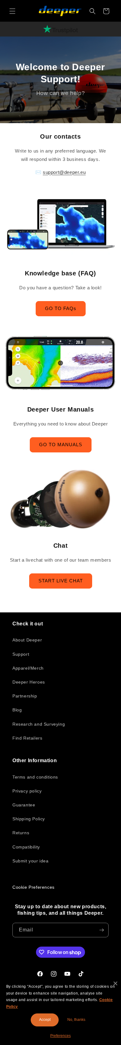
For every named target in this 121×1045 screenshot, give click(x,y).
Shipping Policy (28, 818)
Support (20, 654)
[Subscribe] (101, 930)
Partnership (24, 695)
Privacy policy (27, 790)
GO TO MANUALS (60, 444)
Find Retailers (27, 738)
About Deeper (27, 639)
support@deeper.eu (64, 172)
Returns (20, 832)
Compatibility (26, 846)
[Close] (115, 983)
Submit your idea (30, 860)
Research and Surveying (38, 724)
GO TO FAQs (60, 308)
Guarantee (23, 804)
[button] (12, 11)
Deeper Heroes (28, 682)
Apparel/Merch (28, 668)
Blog (17, 709)
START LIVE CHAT (60, 580)
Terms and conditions (35, 777)
